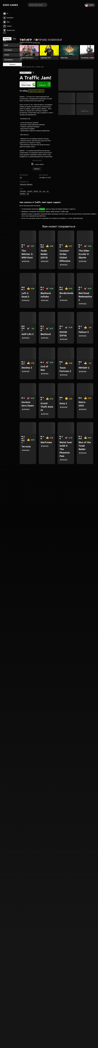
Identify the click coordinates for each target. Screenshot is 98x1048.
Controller (23, 191)
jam (28, 194)
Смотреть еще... (36, 42)
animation (23, 194)
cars (44, 191)
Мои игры (26, 261)
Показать (12, 64)
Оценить (37, 169)
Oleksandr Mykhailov (26, 184)
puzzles (30, 191)
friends (36, 191)
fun (40, 191)
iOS (21, 177)
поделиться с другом (36, 91)
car (48, 191)
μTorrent (42, 209)
